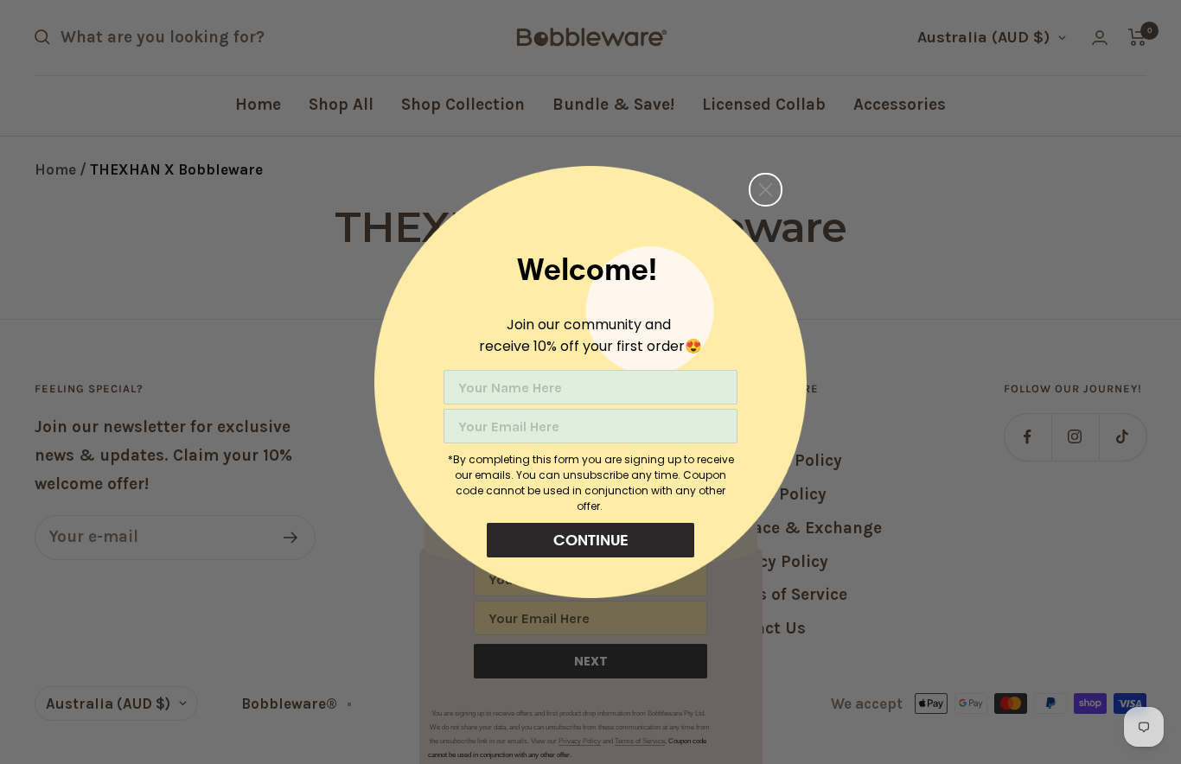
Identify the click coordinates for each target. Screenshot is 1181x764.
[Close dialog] (765, 190)
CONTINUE (591, 540)
